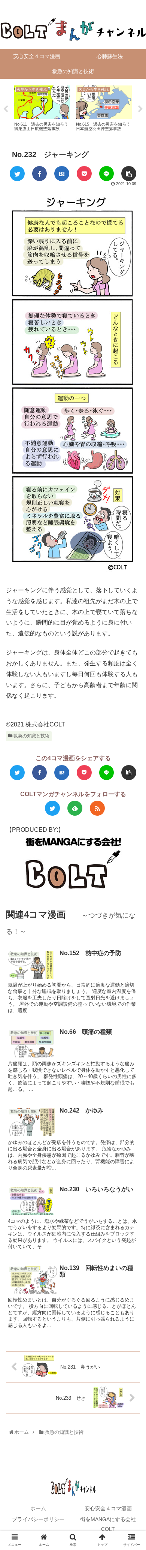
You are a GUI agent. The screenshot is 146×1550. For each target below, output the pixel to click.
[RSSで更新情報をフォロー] (97, 808)
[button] (132, 970)
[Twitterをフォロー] (52, 808)
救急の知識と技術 (30, 735)
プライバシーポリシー (38, 1519)
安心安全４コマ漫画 (108, 1508)
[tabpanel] (42, 107)
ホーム (38, 1508)
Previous (5, 109)
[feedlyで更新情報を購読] (74, 808)
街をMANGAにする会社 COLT (110, 1524)
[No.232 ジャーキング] (61, 173)
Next (140, 109)
